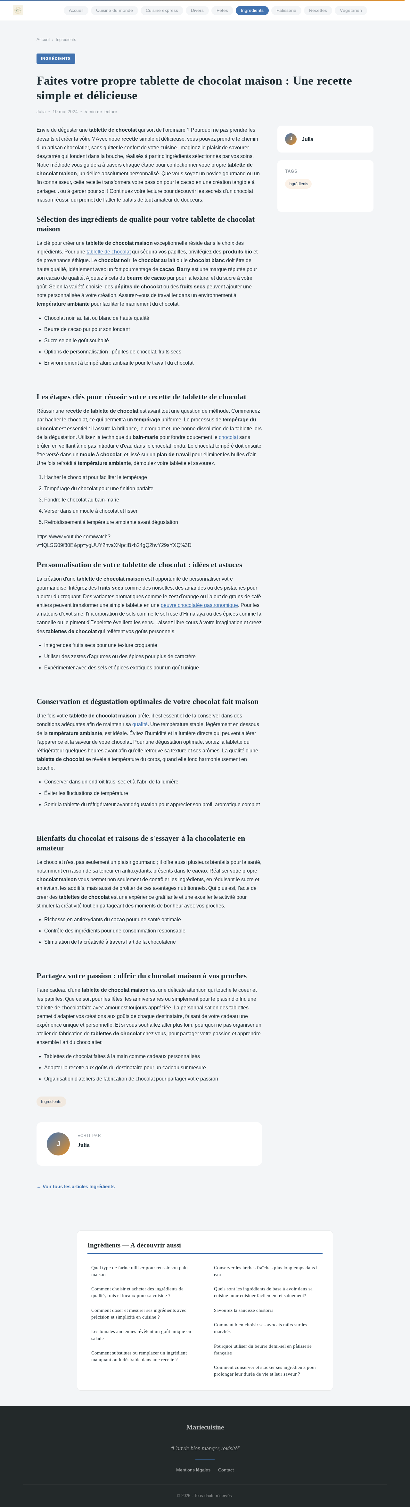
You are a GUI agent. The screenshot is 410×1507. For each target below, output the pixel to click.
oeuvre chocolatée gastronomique (199, 605)
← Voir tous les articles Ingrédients (76, 1186)
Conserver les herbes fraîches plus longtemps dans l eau (265, 1271)
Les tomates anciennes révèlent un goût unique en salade (141, 1335)
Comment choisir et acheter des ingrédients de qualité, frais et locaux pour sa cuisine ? (137, 1292)
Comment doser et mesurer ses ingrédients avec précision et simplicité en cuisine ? (138, 1313)
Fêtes (222, 10)
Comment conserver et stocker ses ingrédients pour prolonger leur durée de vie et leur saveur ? (265, 1370)
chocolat (228, 437)
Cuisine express (162, 10)
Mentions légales (193, 1469)
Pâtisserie (286, 10)
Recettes (318, 10)
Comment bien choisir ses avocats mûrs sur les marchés (260, 1328)
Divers (197, 10)
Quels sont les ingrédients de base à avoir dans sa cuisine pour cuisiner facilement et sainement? (263, 1292)
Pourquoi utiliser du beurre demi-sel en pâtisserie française (263, 1349)
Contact (226, 1469)
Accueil (76, 10)
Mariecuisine (205, 1427)
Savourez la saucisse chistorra (244, 1310)
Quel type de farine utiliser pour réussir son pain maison (139, 1271)
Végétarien (351, 10)
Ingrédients (252, 10)
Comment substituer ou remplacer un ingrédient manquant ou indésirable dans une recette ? (139, 1356)
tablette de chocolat (108, 251)
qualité (140, 724)
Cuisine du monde (114, 10)
